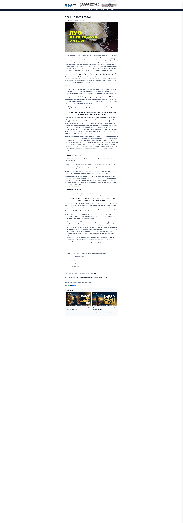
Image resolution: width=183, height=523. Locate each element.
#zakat (90, 282)
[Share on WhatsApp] (69, 285)
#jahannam (75, 282)
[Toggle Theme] (117, 1)
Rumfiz (108, 9)
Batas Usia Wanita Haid (72, 309)
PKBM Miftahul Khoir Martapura (101, 9)
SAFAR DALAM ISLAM (97, 309)
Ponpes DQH (93, 9)
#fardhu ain (67, 282)
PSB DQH (112, 9)
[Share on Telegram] (75, 285)
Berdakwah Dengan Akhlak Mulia (88, 273)
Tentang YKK (71, 9)
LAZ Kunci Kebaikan (83, 9)
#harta (71, 282)
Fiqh (68, 307)
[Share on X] (71, 285)
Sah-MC (88, 9)
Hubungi (116, 9)
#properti (79, 282)
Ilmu (67, 9)
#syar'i (86, 282)
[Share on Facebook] (73, 285)
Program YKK (77, 9)
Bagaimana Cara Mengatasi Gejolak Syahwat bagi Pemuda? (92, 277)
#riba (83, 282)
